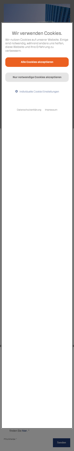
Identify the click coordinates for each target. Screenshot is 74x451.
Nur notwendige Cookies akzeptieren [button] (37, 77)
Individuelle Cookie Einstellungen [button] (39, 91)
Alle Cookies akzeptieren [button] (37, 61)
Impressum (51, 109)
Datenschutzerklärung (29, 109)
